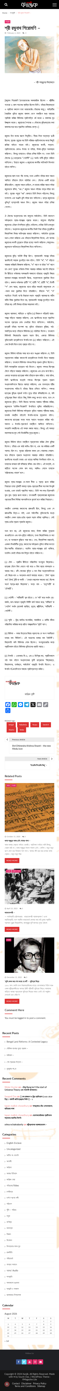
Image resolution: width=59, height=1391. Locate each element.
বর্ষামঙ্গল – (10, 1055)
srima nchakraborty (14, 1125)
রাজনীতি (9, 1252)
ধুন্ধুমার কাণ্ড (11, 1069)
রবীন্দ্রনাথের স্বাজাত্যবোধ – (37, 1125)
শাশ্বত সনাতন (12, 1265)
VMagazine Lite (29, 1380)
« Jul (7, 1341)
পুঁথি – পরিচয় (11, 1210)
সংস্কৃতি (8, 22)
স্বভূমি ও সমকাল (16, 871)
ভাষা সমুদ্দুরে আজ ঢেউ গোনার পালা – (17, 841)
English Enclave (14, 1143)
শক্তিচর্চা (10, 1258)
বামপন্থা (10, 1228)
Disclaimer (26, 1384)
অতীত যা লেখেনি (13, 1155)
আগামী (9, 1161)
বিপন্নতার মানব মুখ (13, 1246)
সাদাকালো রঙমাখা (13, 1283)
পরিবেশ (9, 1204)
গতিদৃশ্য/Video (13, 1186)
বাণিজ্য (9, 1222)
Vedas (22, 730)
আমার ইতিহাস (12, 1173)
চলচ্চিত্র (10, 1192)
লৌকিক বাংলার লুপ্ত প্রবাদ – (17, 1048)
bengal (11, 725)
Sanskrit (46, 725)
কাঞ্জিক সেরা (11, 1180)
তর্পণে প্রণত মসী (13, 1198)
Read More (12, 860)
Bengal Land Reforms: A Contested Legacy (27, 1042)
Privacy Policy (39, 1384)
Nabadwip (23, 725)
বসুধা (8, 1216)
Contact (16, 1384)
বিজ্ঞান (9, 1234)
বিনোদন (9, 1240)
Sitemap (41, 1386)
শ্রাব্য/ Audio (12, 1271)
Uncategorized (13, 1149)
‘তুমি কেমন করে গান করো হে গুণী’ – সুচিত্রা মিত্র (22, 981)
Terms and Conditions (25, 1386)
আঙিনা (8, 785)
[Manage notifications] (6, 1384)
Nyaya (34, 725)
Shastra (11, 730)
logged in (21, 1018)
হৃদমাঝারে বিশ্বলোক (14, 1295)
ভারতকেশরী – (10, 913)
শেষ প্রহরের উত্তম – (15, 1062)
